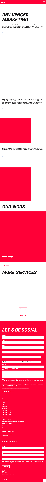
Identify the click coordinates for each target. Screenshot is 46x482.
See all (5, 265)
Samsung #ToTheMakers (22, 241)
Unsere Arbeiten (5, 400)
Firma (3, 453)
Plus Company (5, 425)
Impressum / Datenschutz (6, 419)
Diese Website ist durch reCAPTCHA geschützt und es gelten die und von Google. (22, 385)
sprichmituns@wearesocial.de (7, 438)
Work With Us (4, 406)
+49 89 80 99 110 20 (5, 436)
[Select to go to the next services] (25, 308)
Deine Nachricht (5, 369)
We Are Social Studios (7, 412)
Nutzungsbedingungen (7, 385)
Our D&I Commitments (7, 429)
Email (3, 345)
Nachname (4, 340)
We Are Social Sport (7, 410)
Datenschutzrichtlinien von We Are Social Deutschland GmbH (31, 379)
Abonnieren (6, 466)
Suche (3, 417)
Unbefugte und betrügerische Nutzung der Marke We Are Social (15, 388)
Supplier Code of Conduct (7, 423)
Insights (3, 402)
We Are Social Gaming (7, 414)
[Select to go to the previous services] (21, 308)
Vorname (4, 335)
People (3, 404)
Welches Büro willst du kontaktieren (9, 355)
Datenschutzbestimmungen (35, 384)
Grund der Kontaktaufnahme (8, 359)
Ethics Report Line (6, 427)
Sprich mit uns (4, 408)
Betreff (4, 364)
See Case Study (5, 251)
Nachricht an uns (7, 391)
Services (4, 398)
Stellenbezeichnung (6, 350)
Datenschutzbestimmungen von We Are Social (29, 461)
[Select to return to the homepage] (3, 2)
